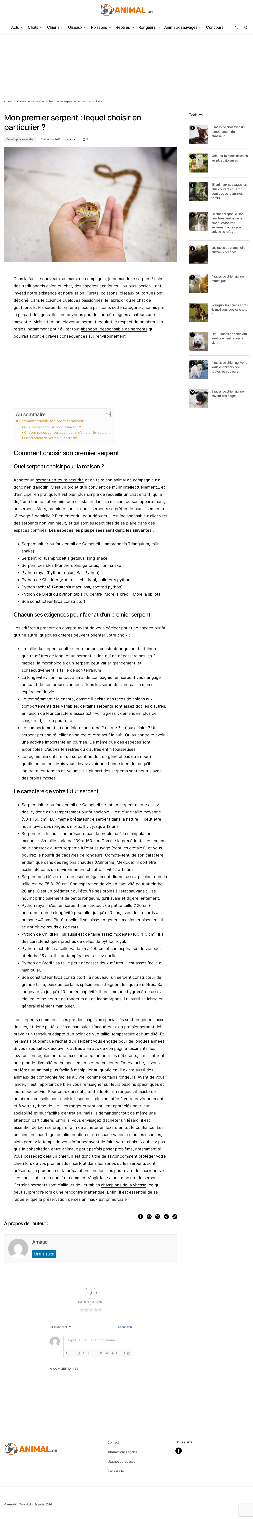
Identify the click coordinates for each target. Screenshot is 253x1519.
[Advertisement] (127, 65)
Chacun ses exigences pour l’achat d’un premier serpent (67, 432)
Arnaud (40, 1242)
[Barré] (84, 1353)
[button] (236, 28)
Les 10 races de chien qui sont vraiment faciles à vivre (229, 338)
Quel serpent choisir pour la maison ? (52, 427)
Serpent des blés (38, 565)
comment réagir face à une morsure (102, 1177)
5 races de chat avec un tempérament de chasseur (228, 131)
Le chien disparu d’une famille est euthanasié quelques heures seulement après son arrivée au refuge (227, 223)
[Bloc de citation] (101, 1353)
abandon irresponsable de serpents (114, 329)
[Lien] (112, 1353)
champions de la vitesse (123, 1185)
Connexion (124, 1327)
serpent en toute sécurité (60, 480)
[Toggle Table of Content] (105, 414)
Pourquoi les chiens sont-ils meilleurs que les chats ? (229, 309)
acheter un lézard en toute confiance (119, 1127)
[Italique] (73, 1353)
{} (117, 1352)
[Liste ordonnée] (90, 1353)
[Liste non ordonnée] (95, 1353)
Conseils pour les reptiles (30, 101)
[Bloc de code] (106, 1353)
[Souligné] (78, 1353)
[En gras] (67, 1353)
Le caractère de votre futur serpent (50, 438)
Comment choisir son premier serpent (52, 421)
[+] (123, 1352)
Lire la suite (44, 1254)
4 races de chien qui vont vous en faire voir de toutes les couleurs (229, 367)
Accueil (8, 101)
